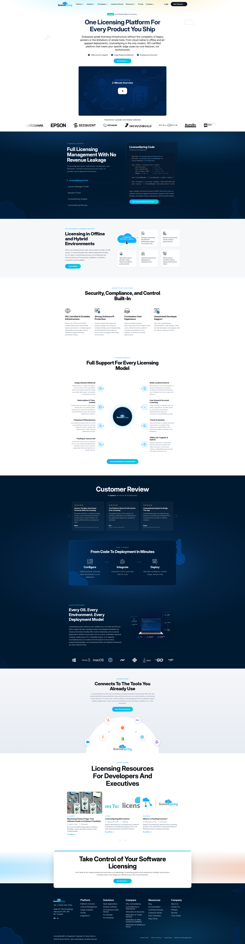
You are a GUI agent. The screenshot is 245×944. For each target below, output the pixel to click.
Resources (130, 4)
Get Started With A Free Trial (143, 202)
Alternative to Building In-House (136, 926)
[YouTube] (55, 918)
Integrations (85, 916)
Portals (83, 913)
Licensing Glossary (155, 910)
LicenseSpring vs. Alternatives (132, 908)
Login (166, 4)
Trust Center (176, 916)
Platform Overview (87, 904)
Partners (174, 910)
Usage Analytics (86, 910)
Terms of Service (156, 937)
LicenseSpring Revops (77, 205)
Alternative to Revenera (135, 912)
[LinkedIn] (58, 918)
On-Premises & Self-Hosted (111, 911)
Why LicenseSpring (133, 904)
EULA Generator (154, 916)
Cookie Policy (168, 937)
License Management (88, 907)
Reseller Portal (74, 193)
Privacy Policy (144, 937)
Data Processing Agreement (183, 937)
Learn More (73, 266)
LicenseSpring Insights (77, 199)
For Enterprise (108, 918)
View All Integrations (122, 709)
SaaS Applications (110, 904)
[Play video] (122, 91)
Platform (79, 4)
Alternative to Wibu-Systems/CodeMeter (134, 921)
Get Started (177, 4)
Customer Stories (117, 4)
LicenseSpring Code (78, 180)
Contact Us (175, 907)
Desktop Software (110, 907)
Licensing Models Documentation (122, 462)
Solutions (90, 4)
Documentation (154, 907)
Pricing (140, 4)
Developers (102, 4)
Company (149, 4)
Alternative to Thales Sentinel (134, 916)
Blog (150, 904)
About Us (174, 904)
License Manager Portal (78, 186)
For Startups (108, 915)
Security (174, 913)
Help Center (153, 919)
